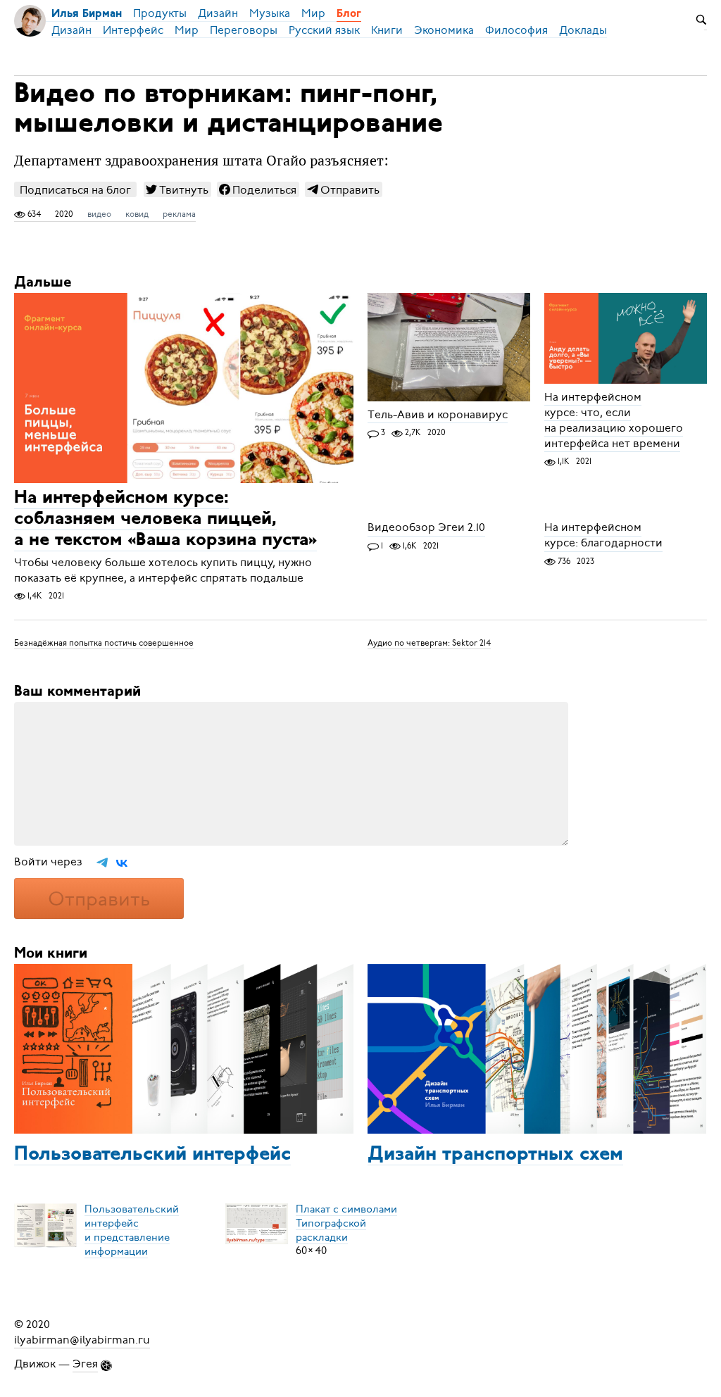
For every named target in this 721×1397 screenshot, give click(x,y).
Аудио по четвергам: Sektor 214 (429, 643)
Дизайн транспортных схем (495, 1155)
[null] (177, 189)
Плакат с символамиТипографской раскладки (346, 1222)
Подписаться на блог (75, 189)
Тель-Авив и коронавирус (438, 414)
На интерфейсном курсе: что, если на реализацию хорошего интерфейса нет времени (613, 420)
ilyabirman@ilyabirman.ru (82, 1340)
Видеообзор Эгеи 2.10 (426, 528)
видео (99, 214)
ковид (137, 214)
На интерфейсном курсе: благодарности (603, 535)
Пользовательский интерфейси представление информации (131, 1229)
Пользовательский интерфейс (152, 1155)
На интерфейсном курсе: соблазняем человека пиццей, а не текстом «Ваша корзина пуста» (165, 520)
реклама (179, 214)
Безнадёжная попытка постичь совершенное (104, 643)
